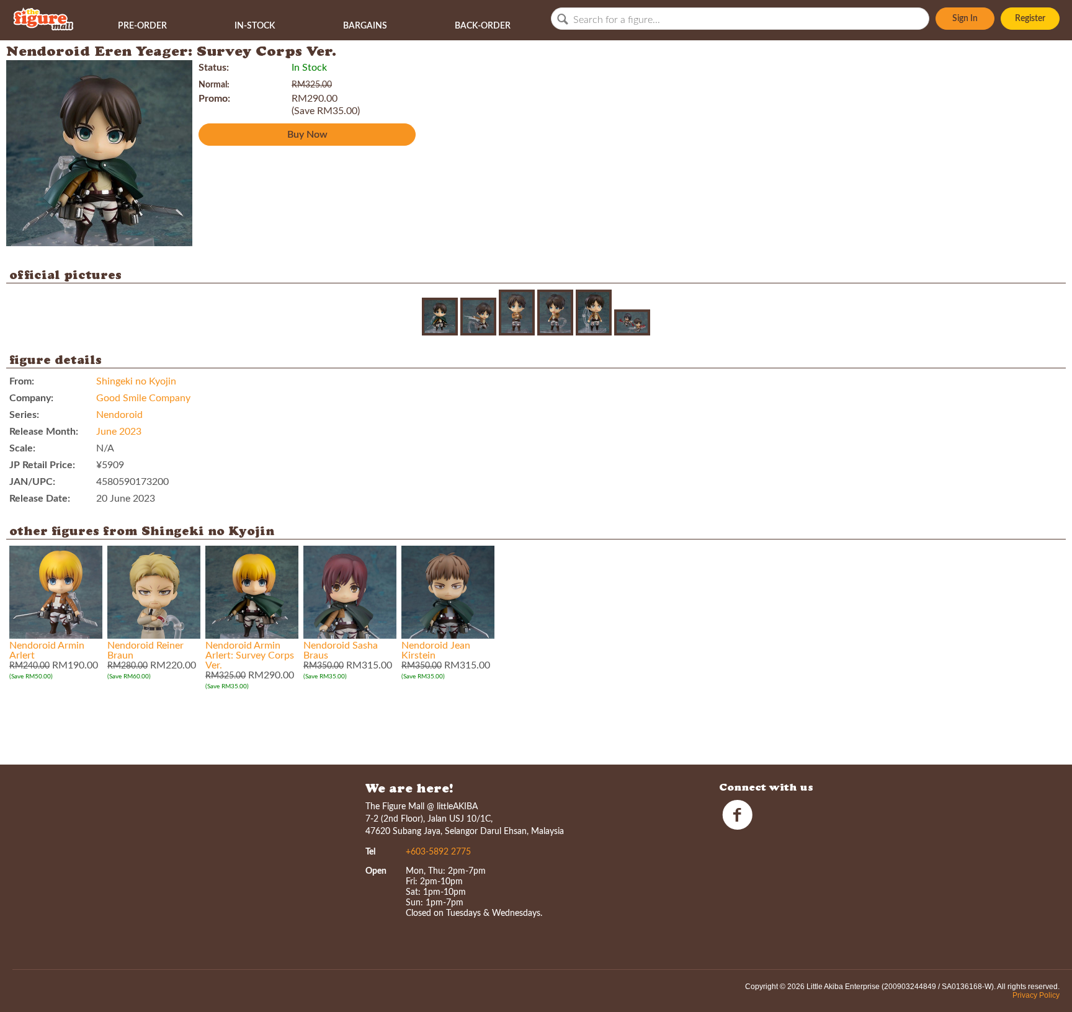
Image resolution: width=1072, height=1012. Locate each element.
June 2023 (118, 432)
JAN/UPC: (32, 482)
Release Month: (43, 432)
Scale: (22, 448)
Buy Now (307, 135)
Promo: (214, 99)
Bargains (365, 26)
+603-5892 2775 (438, 852)
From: (21, 381)
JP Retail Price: (42, 465)
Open (375, 871)
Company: (31, 398)
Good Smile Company (143, 398)
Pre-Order (142, 26)
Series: (24, 415)
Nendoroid (119, 415)
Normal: (214, 85)
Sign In (965, 18)
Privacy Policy (1036, 995)
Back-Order (483, 26)
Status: (214, 68)
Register (1030, 18)
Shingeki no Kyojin (136, 381)
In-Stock (254, 26)
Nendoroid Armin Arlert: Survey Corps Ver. (249, 655)
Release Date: (39, 499)
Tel (370, 852)
